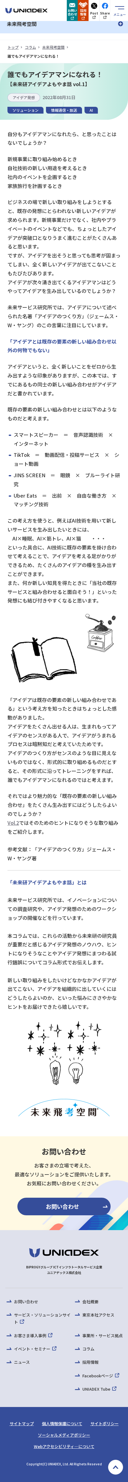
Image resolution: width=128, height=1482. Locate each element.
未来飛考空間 (53, 47)
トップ (13, 47)
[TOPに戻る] (115, 1467)
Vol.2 (13, 822)
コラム (30, 47)
